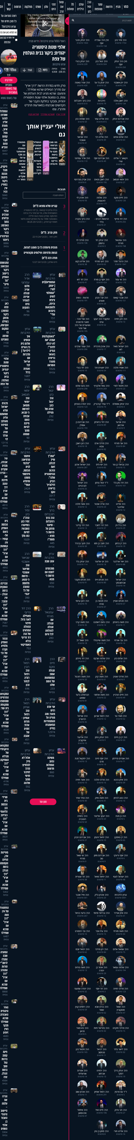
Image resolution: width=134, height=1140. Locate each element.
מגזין (118, 7)
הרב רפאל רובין (26, 663)
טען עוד (43, 802)
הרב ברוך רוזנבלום (49, 510)
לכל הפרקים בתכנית (8, 80)
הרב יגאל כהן (50, 390)
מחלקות (28, 7)
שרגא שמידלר (47, 114)
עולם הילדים (80, 6)
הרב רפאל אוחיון (26, 703)
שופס (38, 7)
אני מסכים (7, 40)
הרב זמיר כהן (89, 7)
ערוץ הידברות (47, 41)
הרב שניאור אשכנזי (25, 557)
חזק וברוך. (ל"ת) (49, 232)
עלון (46, 7)
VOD (126, 7)
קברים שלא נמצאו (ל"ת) (45, 206)
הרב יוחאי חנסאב (25, 390)
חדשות (109, 7)
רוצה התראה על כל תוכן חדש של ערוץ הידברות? (9, 21)
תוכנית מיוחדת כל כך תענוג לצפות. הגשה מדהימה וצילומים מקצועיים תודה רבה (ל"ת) (40, 252)
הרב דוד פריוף (26, 610)
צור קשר (8, 6)
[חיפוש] (73, 20)
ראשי (62, 41)
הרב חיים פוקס (52, 663)
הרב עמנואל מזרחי (49, 612)
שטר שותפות (98, 6)
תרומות (17, 7)
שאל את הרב (61, 7)
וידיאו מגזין (34, 41)
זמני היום (53, 6)
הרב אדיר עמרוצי (25, 278)
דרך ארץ (60, 114)
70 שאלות (70, 6)
